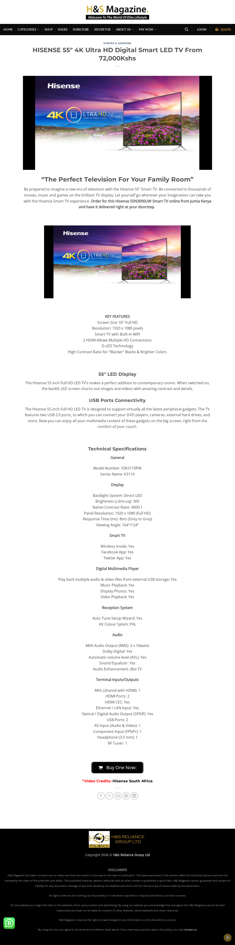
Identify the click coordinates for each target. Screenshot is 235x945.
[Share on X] (109, 796)
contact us (190, 929)
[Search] (186, 29)
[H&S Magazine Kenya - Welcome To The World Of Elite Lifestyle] (117, 11)
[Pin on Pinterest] (126, 796)
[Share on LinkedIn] (134, 796)
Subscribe (81, 29)
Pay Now (146, 29)
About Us (123, 29)
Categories (27, 29)
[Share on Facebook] (101, 796)
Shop (49, 29)
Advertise (102, 29)
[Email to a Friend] (117, 796)
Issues (63, 29)
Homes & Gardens (117, 43)
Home (8, 29)
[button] (201, 29)
